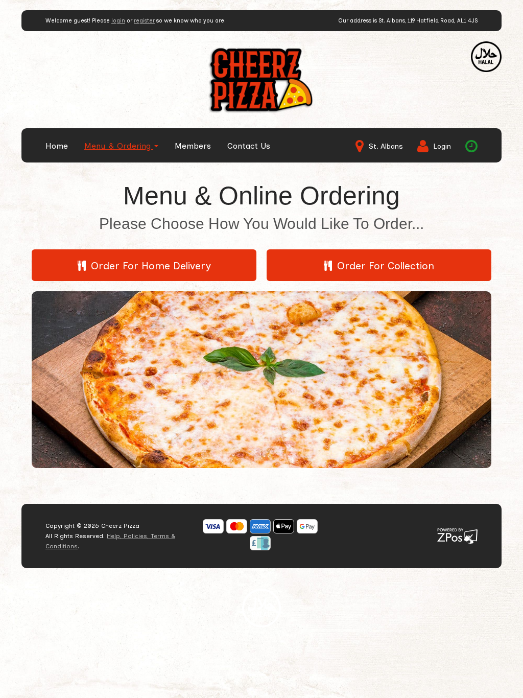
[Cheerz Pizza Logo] (261, 79)
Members (193, 146)
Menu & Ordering (118, 146)
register (144, 20)
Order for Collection (385, 266)
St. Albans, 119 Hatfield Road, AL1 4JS (428, 20)
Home (56, 146)
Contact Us (248, 146)
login (118, 20)
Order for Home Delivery (151, 266)
